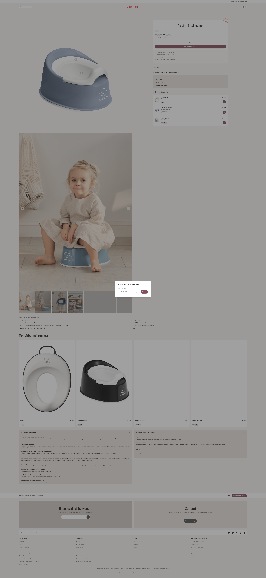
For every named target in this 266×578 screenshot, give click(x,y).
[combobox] (128, 292)
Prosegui (144, 291)
